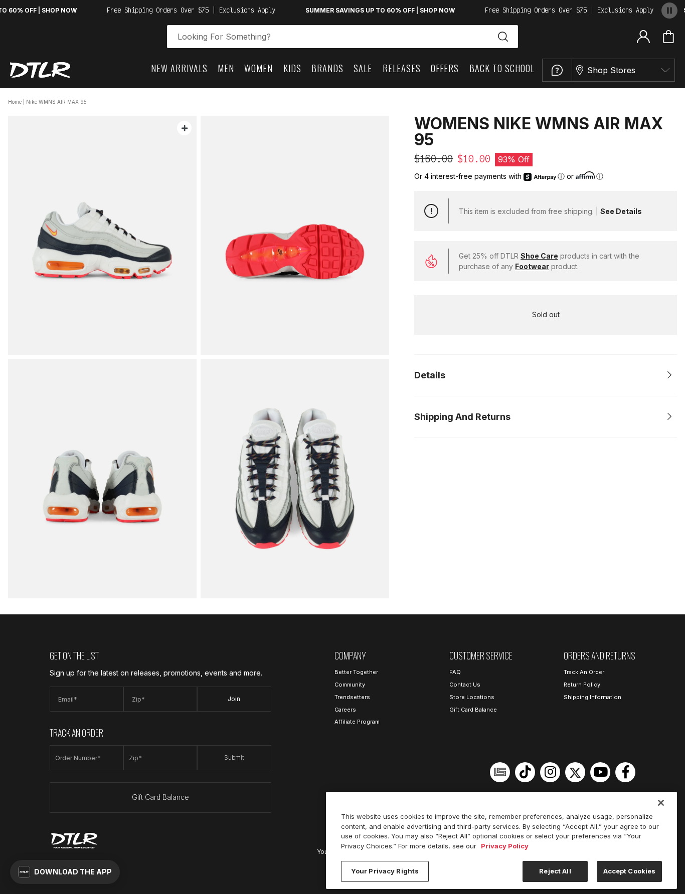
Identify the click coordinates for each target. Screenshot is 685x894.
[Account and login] (643, 36)
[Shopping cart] (668, 36)
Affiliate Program (357, 721)
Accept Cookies (629, 871)
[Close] (661, 803)
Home (15, 102)
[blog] (500, 772)
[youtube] (600, 772)
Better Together (356, 672)
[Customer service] (557, 70)
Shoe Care (539, 256)
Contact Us (464, 684)
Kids (292, 68)
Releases (402, 68)
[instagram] (550, 772)
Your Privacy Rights (385, 871)
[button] (65, 872)
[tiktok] (525, 772)
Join (234, 699)
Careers (345, 709)
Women (258, 68)
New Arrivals (179, 68)
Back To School (502, 68)
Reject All (555, 871)
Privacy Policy (505, 846)
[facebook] (625, 772)
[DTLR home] (40, 70)
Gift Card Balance (160, 797)
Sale (363, 68)
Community (349, 684)
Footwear (532, 266)
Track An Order (584, 672)
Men (226, 68)
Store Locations (471, 697)
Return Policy (582, 684)
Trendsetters (352, 697)
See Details (621, 211)
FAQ (455, 672)
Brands (327, 68)
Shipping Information (592, 697)
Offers (445, 68)
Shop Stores (611, 70)
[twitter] (575, 772)
